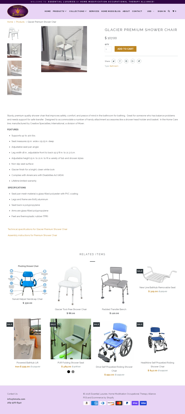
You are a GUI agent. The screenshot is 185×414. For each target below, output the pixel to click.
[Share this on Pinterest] (125, 61)
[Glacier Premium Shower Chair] (64, 49)
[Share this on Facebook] (119, 61)
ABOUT (126, 11)
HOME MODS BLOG (111, 11)
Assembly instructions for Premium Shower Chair (32, 235)
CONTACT (137, 11)
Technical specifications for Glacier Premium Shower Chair (37, 229)
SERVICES (94, 11)
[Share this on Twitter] (113, 61)
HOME (48, 11)
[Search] (169, 11)
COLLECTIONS (77, 11)
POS (85, 397)
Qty (107, 44)
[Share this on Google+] (132, 61)
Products (20, 22)
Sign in (162, 11)
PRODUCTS (59, 11)
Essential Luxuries (99, 394)
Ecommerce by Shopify (103, 397)
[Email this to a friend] (138, 61)
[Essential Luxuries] (22, 11)
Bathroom (114, 66)
